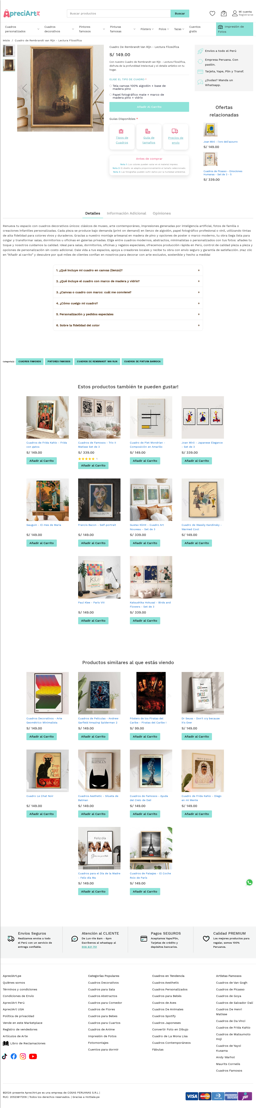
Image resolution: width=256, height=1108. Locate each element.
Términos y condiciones (20, 989)
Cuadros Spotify (164, 1016)
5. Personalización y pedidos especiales (128, 314)
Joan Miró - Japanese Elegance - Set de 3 (202, 444)
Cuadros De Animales (167, 1009)
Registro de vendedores (20, 1029)
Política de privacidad (18, 1016)
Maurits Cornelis (228, 1064)
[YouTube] (33, 1055)
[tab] (92, 213)
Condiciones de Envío (18, 996)
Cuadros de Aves (164, 1002)
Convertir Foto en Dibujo (170, 1029)
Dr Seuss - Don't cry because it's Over (201, 720)
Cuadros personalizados (15, 29)
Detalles (92, 213)
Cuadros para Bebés (166, 996)
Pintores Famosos (59, 361)
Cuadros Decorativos (103, 982)
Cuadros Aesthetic (165, 982)
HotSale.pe (92, 1096)
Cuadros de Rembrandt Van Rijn (97, 361)
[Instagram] (23, 1055)
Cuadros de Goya (228, 996)
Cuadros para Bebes (102, 1016)
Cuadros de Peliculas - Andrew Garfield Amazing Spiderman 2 (98, 720)
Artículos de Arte (15, 1036)
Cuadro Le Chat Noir (39, 795)
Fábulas (157, 1049)
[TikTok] (4, 1055)
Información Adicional (126, 213)
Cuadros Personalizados (169, 989)
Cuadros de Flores (101, 1009)
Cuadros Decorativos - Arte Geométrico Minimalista (44, 720)
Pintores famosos (85, 29)
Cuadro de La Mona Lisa (170, 1036)
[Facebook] (14, 1055)
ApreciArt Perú (14, 1002)
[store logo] (21, 13)
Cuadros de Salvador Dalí (234, 1002)
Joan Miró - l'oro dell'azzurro (221, 141)
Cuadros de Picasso (230, 989)
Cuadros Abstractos (102, 996)
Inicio (6, 40)
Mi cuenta (245, 11)
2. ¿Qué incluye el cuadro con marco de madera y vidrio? (128, 281)
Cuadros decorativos (52, 29)
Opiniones (162, 213)
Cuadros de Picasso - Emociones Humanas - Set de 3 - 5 (223, 173)
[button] (24, 88)
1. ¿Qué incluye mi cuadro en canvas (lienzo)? (128, 270)
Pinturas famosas (115, 29)
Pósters (146, 29)
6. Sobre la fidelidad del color (128, 325)
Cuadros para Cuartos (104, 1023)
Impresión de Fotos (102, 1036)
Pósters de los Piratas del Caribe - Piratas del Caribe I (148, 720)
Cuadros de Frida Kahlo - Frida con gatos (46, 444)
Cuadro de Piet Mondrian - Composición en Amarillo (147, 444)
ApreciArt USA (13, 1009)
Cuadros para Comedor (105, 1002)
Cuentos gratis (195, 29)
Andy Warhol (225, 1057)
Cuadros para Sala (101, 989)
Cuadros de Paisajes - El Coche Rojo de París (150, 875)
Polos (162, 29)
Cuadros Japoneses (166, 1023)
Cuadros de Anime (101, 1029)
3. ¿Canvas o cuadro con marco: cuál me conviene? (128, 292)
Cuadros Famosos (30, 361)
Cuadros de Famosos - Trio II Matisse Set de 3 (97, 444)
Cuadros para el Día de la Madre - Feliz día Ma (99, 875)
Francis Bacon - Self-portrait (97, 524)
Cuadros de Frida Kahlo (233, 1027)
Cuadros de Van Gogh (231, 982)
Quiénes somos (14, 982)
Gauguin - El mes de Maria (43, 524)
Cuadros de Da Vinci (230, 1021)
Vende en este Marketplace (22, 1023)
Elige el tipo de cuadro (126, 79)
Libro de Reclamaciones (27, 1043)
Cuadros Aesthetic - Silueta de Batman (98, 798)
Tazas (177, 29)
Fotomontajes (98, 1043)
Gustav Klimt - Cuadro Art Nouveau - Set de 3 (147, 527)
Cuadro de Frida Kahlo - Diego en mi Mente (202, 798)
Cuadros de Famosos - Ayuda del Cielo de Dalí (149, 798)
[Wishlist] (212, 13)
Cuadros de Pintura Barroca (142, 361)
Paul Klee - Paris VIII (91, 602)
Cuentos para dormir (103, 1049)
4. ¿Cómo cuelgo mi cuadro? (128, 303)
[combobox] (119, 13)
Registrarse (246, 14)
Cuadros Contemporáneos (171, 1043)
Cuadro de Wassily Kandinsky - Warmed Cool (202, 527)
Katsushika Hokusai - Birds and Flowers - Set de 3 (150, 604)
